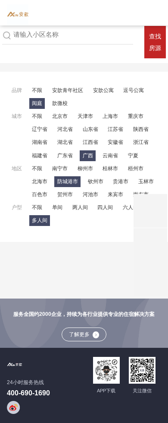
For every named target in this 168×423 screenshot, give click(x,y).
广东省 (65, 156)
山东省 (90, 129)
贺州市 (65, 194)
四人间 (105, 207)
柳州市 (85, 168)
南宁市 (60, 168)
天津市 (85, 116)
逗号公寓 (133, 90)
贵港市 (120, 181)
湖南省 (39, 142)
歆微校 (60, 103)
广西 (88, 156)
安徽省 (115, 142)
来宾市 (115, 194)
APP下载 (106, 390)
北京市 (60, 116)
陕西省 (141, 129)
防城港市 (67, 181)
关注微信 (142, 390)
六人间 (130, 207)
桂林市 (110, 168)
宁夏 (133, 156)
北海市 (39, 181)
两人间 (80, 207)
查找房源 (155, 42)
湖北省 (65, 142)
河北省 (65, 129)
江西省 (90, 142)
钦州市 (95, 181)
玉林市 (146, 181)
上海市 (110, 116)
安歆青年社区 (67, 90)
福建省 (39, 156)
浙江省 (141, 142)
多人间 (39, 220)
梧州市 (135, 168)
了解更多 (79, 334)
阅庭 (37, 103)
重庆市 (135, 116)
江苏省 (115, 129)
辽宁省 (39, 129)
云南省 (110, 156)
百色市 (39, 194)
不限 (37, 90)
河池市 (90, 194)
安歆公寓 (103, 90)
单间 (57, 207)
